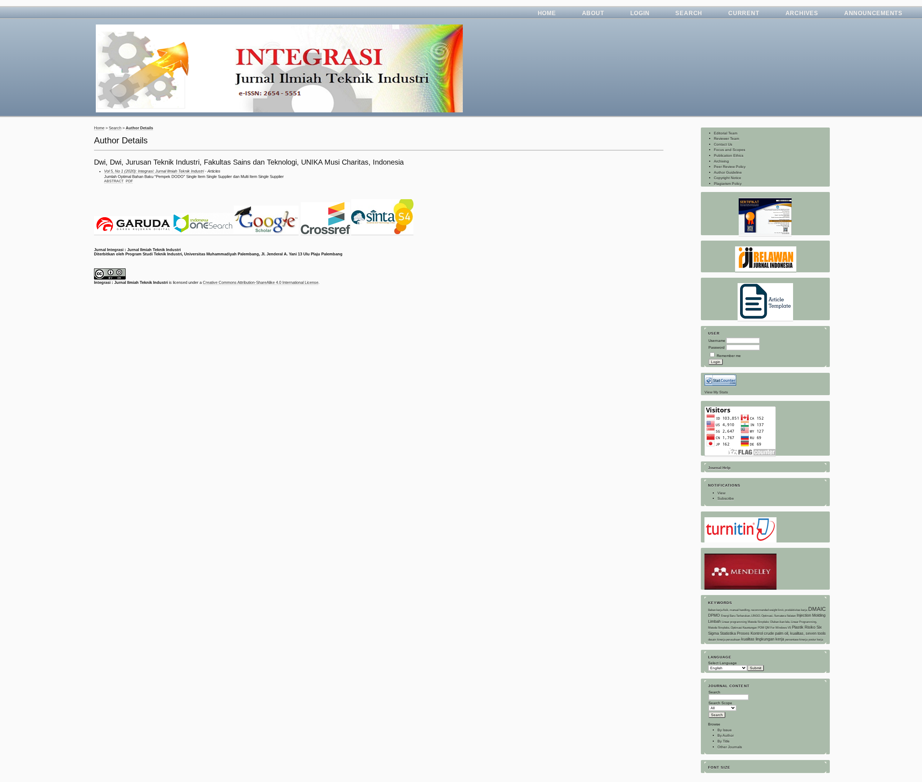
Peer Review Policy (730, 167)
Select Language (722, 663)
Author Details (139, 128)
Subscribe (725, 498)
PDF (129, 181)
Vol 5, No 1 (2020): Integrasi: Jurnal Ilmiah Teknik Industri (154, 171)
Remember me (729, 356)
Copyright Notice (727, 178)
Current (743, 13)
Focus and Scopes (729, 150)
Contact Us (723, 144)
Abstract (114, 181)
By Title (723, 741)
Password (716, 347)
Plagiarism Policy (728, 184)
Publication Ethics (728, 155)
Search (688, 13)
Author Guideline (728, 172)
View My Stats (716, 392)
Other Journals (729, 747)
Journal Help (719, 468)
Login (640, 13)
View (721, 493)
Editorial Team (725, 133)
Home (547, 13)
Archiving (721, 161)
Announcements (873, 13)
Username (716, 341)
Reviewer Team (726, 138)
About (593, 13)
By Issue (724, 730)
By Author (725, 735)
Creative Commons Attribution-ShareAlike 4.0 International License (260, 282)
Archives (802, 13)
